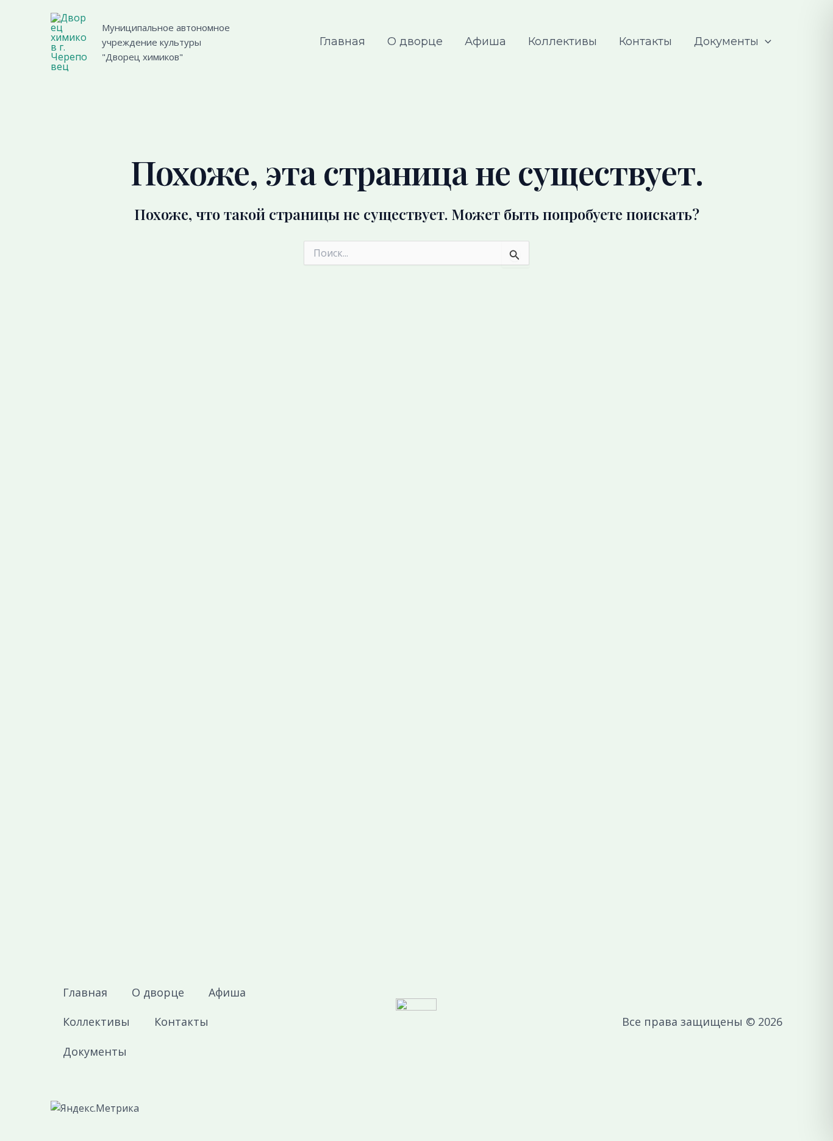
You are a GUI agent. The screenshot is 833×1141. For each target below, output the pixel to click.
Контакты (645, 41)
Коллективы (562, 41)
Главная (342, 41)
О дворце (415, 41)
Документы (726, 41)
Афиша (485, 41)
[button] (765, 42)
